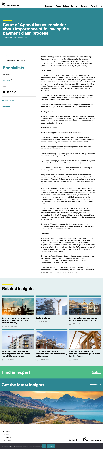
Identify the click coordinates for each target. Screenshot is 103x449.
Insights (66, 6)
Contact (84, 6)
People (58, 6)
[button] (4, 92)
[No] (101, 446)
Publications (7, 37)
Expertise (48, 6)
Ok (44, 446)
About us (6, 431)
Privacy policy (51, 446)
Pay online (94, 6)
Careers (74, 6)
